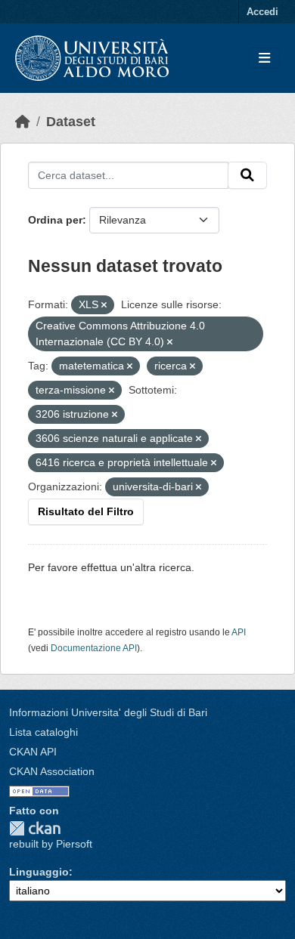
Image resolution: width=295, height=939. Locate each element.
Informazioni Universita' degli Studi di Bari (108, 712)
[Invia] (247, 175)
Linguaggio (39, 872)
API (238, 632)
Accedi (262, 11)
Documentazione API (94, 648)
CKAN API (33, 752)
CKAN (35, 828)
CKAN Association (52, 771)
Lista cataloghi (43, 732)
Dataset (70, 121)
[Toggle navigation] (264, 58)
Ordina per (55, 220)
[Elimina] (104, 305)
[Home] (22, 121)
